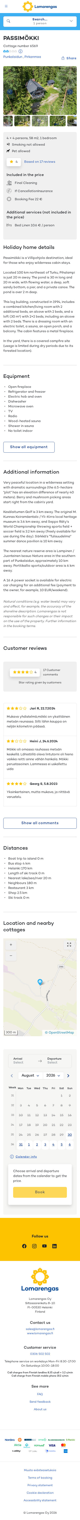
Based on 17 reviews (39, 162)
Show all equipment (29, 447)
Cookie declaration (40, 1493)
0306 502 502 (40, 1354)
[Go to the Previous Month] (12, 1075)
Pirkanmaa (32, 57)
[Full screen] (69, 945)
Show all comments (39, 823)
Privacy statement (40, 1485)
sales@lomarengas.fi (40, 1329)
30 (70, 1135)
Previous (9, 91)
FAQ (40, 1394)
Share (71, 58)
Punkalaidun (12, 57)
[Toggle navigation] (6, 6)
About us (40, 1409)
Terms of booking (40, 1477)
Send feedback (40, 1401)
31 (21, 1145)
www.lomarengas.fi (40, 1333)
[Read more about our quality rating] (20, 52)
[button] (40, 982)
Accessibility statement (40, 1500)
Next (70, 91)
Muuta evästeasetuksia (40, 1470)
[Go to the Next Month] (68, 1075)
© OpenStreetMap (59, 1033)
